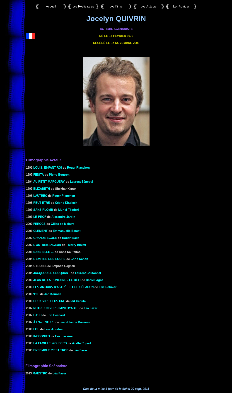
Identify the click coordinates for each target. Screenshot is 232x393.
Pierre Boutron (59, 174)
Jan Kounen (52, 294)
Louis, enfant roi (47, 167)
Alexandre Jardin (63, 216)
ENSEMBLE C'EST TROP (50, 350)
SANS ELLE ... (43, 252)
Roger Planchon (78, 167)
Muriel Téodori (68, 209)
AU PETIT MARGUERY (49, 181)
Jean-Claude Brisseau (75, 322)
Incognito (41, 336)
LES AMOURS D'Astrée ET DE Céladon (63, 287)
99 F (36, 294)
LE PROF (39, 216)
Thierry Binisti (76, 245)
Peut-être (41, 202)
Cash (37, 315)
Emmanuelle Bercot (66, 231)
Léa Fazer (90, 308)
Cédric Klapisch (66, 202)
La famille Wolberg (50, 343)
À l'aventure (44, 322)
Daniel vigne (94, 280)
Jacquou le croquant (51, 273)
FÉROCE (39, 224)
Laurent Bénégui (81, 181)
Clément (40, 231)
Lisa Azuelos (53, 329)
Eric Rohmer (107, 287)
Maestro (40, 373)
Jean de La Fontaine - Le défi (57, 280)
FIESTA (38, 174)
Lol (36, 329)
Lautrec (40, 195)
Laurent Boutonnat (88, 273)
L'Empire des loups (49, 259)
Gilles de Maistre (62, 224)
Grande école (45, 238)
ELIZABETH (41, 188)
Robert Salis (70, 238)
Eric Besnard (56, 315)
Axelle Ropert (81, 343)
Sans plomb (43, 209)
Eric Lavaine (63, 336)
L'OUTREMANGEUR (47, 245)
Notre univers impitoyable (56, 308)
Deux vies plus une (49, 301)
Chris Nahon (79, 259)
